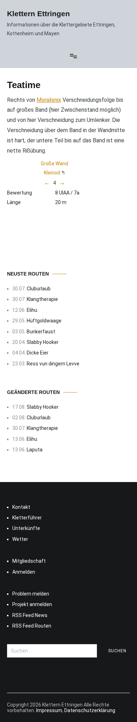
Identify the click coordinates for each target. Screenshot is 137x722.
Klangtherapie (42, 299)
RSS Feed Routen (31, 626)
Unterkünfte (26, 528)
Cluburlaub (39, 288)
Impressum (49, 710)
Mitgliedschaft (29, 561)
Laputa (35, 449)
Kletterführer (27, 517)
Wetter (20, 539)
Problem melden (30, 594)
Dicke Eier (37, 353)
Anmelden (23, 572)
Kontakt (21, 507)
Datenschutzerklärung (89, 710)
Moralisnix (49, 100)
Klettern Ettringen (38, 14)
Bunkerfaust (41, 331)
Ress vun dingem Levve (53, 363)
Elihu (32, 310)
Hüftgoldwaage (44, 320)
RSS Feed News (29, 615)
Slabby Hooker (43, 342)
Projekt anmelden (32, 604)
